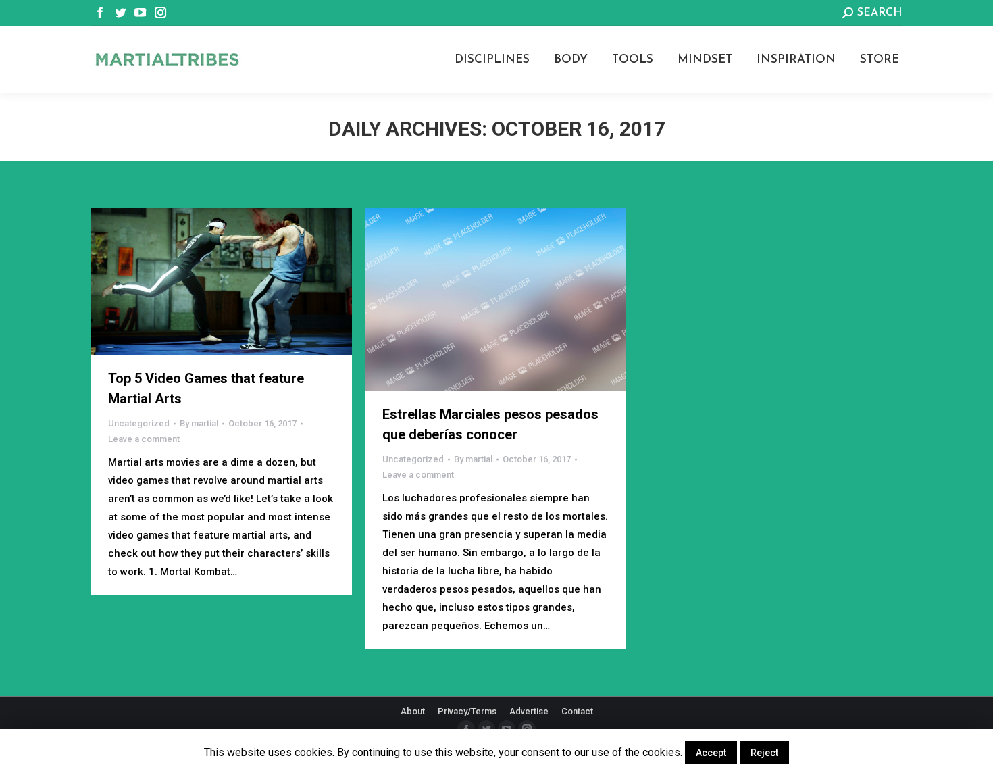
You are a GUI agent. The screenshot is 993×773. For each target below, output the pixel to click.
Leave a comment (144, 439)
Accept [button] (711, 752)
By (199, 423)
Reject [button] (764, 752)
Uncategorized (139, 423)
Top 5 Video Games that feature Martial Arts (206, 388)
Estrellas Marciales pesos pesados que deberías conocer (490, 424)
